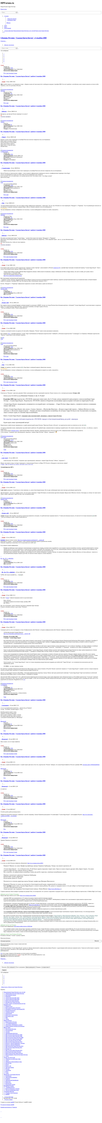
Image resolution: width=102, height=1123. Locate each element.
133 (11, 687)
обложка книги (15, 430)
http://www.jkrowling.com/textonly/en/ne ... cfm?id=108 (17, 633)
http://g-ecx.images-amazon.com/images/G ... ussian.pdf (31, 540)
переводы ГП (56, 267)
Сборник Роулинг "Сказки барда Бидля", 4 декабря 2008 (24, 38)
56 (11, 724)
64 (11, 124)
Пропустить (4, 9)
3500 (12, 185)
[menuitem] (11, 18)
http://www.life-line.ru (55, 889)
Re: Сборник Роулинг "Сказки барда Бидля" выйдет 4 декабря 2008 (23, 76)
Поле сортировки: (20, 967)
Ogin (2, 182)
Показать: (4, 967)
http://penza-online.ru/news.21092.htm (23, 926)
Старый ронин (4, 151)
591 (11, 93)
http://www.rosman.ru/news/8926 (28, 895)
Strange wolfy (4, 289)
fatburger (3, 90)
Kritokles (3, 540)
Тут (1, 953)
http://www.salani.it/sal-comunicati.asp (13, 275)
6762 (12, 154)
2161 (2, 339)
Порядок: (38, 967)
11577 (12, 440)
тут (24, 679)
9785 (12, 68)
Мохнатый (3, 721)
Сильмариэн (4, 684)
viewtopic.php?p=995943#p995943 (91, 764)
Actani (2, 65)
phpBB (12, 1102)
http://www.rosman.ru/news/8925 (35, 863)
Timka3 (2, 122)
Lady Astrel (3, 437)
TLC (9, 333)
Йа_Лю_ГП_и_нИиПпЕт (7, 558)
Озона (7, 597)
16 (11, 291)
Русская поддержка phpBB (7, 1104)
